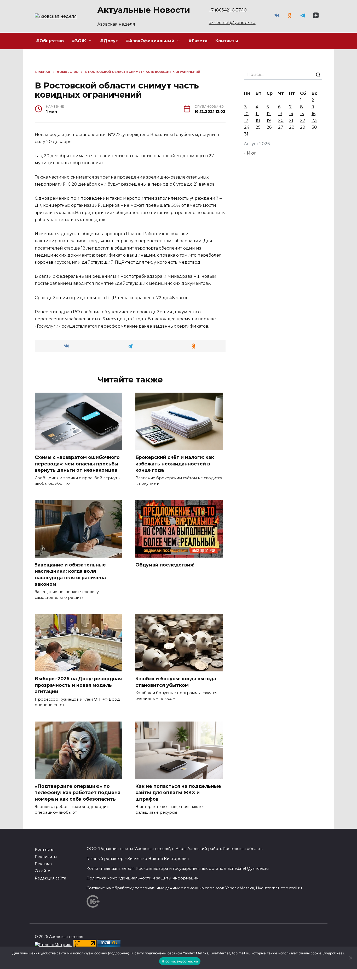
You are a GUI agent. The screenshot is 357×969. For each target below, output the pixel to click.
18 (258, 120)
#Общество (50, 40)
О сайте (42, 870)
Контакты (226, 40)
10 (246, 113)
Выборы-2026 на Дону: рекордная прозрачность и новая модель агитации (78, 685)
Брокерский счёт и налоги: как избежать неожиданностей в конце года (174, 463)
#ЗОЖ (79, 40)
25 (258, 127)
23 (314, 120)
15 (302, 113)
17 (246, 120)
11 (257, 113)
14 (291, 113)
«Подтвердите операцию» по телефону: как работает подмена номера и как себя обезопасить (77, 792)
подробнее (118, 953)
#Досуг (109, 40)
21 (291, 120)
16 (313, 113)
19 (269, 120)
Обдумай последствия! (164, 565)
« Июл (250, 153)
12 (269, 113)
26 (269, 127)
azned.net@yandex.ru (232, 22)
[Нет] (350, 957)
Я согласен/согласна (180, 961)
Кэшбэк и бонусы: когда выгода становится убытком (175, 682)
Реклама (43, 863)
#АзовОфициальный (150, 40)
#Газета (198, 40)
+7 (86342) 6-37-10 (228, 10)
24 (246, 127)
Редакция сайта (50, 878)
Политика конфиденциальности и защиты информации (143, 878)
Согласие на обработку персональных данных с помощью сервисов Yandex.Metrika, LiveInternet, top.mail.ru (194, 888)
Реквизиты (46, 856)
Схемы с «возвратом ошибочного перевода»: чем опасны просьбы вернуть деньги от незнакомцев (77, 463)
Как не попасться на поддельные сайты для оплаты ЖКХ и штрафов (178, 792)
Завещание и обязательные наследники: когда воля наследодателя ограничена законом (70, 574)
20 (281, 120)
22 (302, 120)
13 (280, 113)
